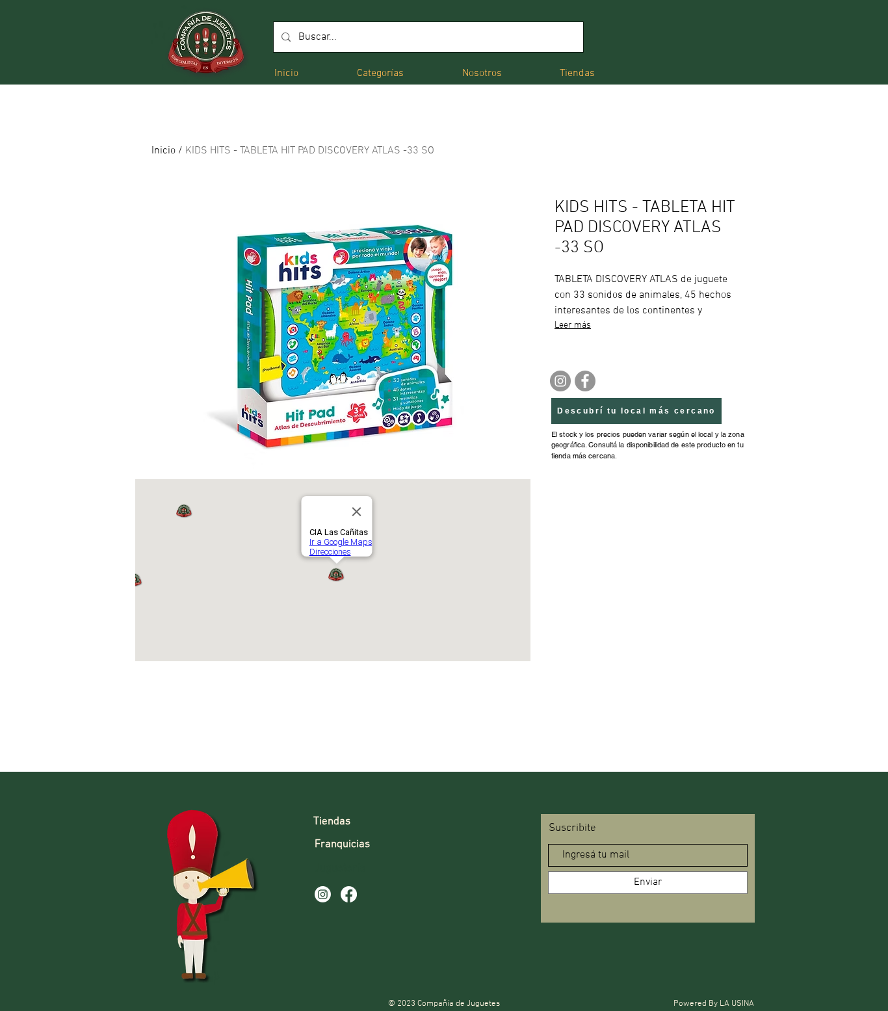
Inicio (163, 150)
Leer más (573, 325)
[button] (380, 72)
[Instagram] (560, 381)
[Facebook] (585, 381)
